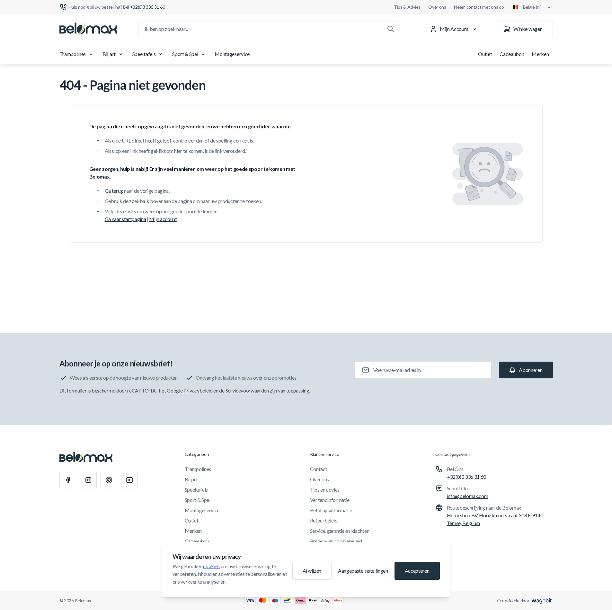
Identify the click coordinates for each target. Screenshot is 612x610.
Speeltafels (143, 54)
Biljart (109, 54)
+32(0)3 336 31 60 (466, 477)
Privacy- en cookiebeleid (336, 541)
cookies (211, 566)
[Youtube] (129, 480)
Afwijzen (312, 571)
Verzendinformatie (330, 500)
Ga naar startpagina (125, 219)
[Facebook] (67, 480)
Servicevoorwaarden (247, 390)
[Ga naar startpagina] (88, 29)
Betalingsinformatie (331, 510)
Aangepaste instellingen (363, 571)
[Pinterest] (109, 480)
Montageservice (232, 54)
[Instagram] (88, 480)
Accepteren (417, 571)
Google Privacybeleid (190, 390)
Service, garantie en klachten (339, 531)
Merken (540, 54)
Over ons (437, 7)
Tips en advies (325, 489)
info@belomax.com (467, 496)
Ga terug (114, 191)
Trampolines (72, 54)
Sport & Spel (185, 54)
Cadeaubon (512, 54)
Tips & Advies (407, 7)
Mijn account (163, 219)
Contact (318, 469)
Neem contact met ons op (479, 7)
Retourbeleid (324, 520)
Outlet (485, 54)
